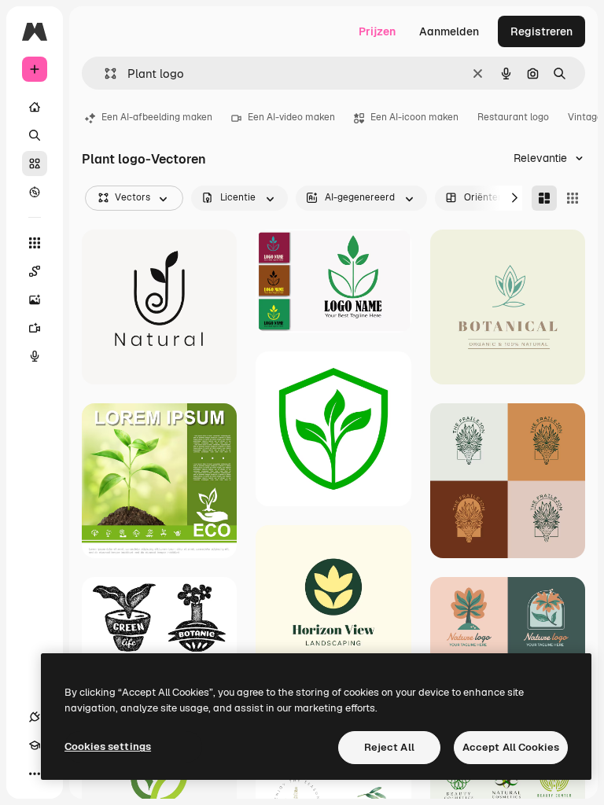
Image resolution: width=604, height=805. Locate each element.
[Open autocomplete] (104, 73)
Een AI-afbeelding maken (156, 117)
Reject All (389, 747)
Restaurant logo (513, 117)
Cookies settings (107, 746)
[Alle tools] (34, 242)
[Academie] (34, 745)
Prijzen (377, 31)
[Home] (34, 106)
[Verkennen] (34, 191)
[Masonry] (544, 198)
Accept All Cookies (510, 747)
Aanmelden (449, 31)
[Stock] (34, 163)
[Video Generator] (34, 327)
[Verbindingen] (34, 717)
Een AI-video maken (291, 117)
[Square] (572, 198)
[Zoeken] (34, 135)
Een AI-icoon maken (414, 117)
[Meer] (34, 773)
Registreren (541, 31)
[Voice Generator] (34, 356)
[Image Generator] (34, 299)
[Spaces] (34, 271)
